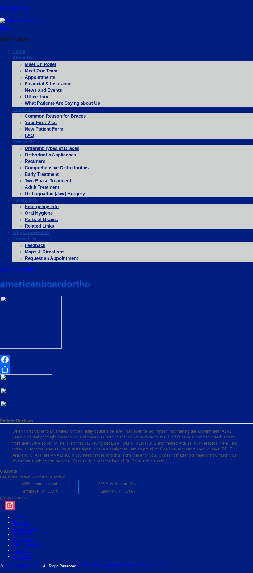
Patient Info (22, 539)
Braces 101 (24, 141)
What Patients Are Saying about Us (62, 103)
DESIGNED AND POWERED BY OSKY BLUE (120, 566)
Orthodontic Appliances (50, 154)
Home (17, 517)
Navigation (14, 9)
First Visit (21, 550)
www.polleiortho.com (22, 566)
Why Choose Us (26, 545)
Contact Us (24, 238)
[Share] (82, 369)
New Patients (24, 528)
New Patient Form (44, 128)
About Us (22, 57)
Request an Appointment (51, 258)
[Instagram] (129, 505)
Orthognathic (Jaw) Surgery (55, 193)
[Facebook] (82, 360)
